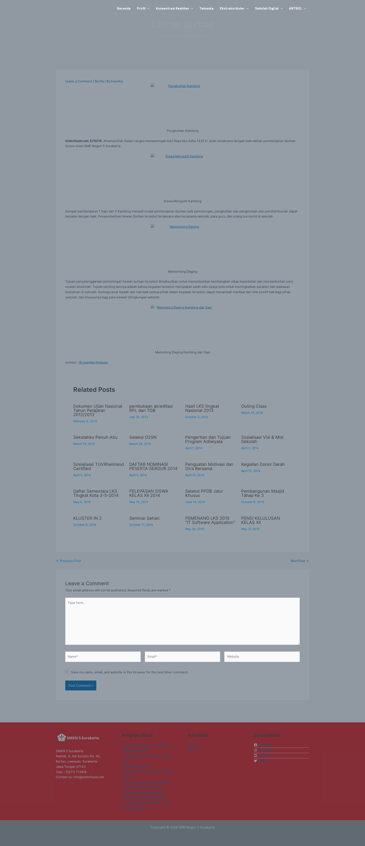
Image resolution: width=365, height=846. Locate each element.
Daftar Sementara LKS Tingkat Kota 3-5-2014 (95, 493)
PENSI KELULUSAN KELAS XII (260, 520)
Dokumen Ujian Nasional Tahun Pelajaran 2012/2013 (97, 410)
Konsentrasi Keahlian (172, 8)
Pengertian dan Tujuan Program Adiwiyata (208, 439)
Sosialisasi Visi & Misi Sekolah (262, 439)
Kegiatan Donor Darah (263, 464)
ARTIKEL (295, 8)
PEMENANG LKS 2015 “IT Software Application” (210, 520)
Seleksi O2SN (143, 437)
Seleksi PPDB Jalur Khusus (204, 493)
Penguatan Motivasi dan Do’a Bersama (209, 466)
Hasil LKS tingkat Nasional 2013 (202, 408)
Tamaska (206, 8)
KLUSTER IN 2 (87, 518)
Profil (141, 8)
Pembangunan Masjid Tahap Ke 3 (262, 493)
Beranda (124, 8)
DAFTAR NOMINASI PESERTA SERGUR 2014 (153, 466)
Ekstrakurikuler (232, 8)
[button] (148, 8)
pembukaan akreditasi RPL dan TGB (151, 408)
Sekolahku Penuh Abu (95, 437)
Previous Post (68, 560)
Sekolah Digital (267, 8)
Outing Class (254, 406)
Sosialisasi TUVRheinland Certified (98, 466)
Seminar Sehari (144, 518)
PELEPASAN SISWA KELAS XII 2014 (148, 493)
